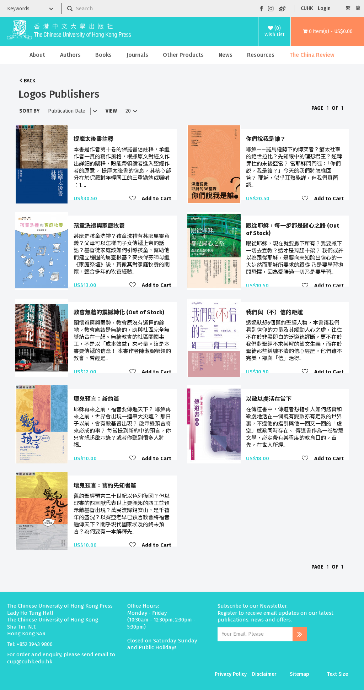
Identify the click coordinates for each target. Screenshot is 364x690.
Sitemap (299, 674)
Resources (260, 54)
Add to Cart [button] (156, 198)
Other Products (183, 54)
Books (103, 54)
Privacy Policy (231, 674)
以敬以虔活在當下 (268, 399)
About (37, 54)
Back (29, 81)
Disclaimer (264, 674)
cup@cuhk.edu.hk (29, 661)
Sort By (29, 111)
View (111, 111)
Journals (137, 54)
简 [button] (357, 8)
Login (324, 8)
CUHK (307, 8)
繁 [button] (348, 8)
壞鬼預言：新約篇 (96, 399)
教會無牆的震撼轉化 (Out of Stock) (119, 312)
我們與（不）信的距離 (274, 312)
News (225, 54)
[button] (327, 31)
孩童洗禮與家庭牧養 (99, 225)
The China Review (311, 54)
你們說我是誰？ (266, 139)
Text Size (337, 674)
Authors (70, 54)
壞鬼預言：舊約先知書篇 (105, 485)
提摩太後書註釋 (93, 139)
